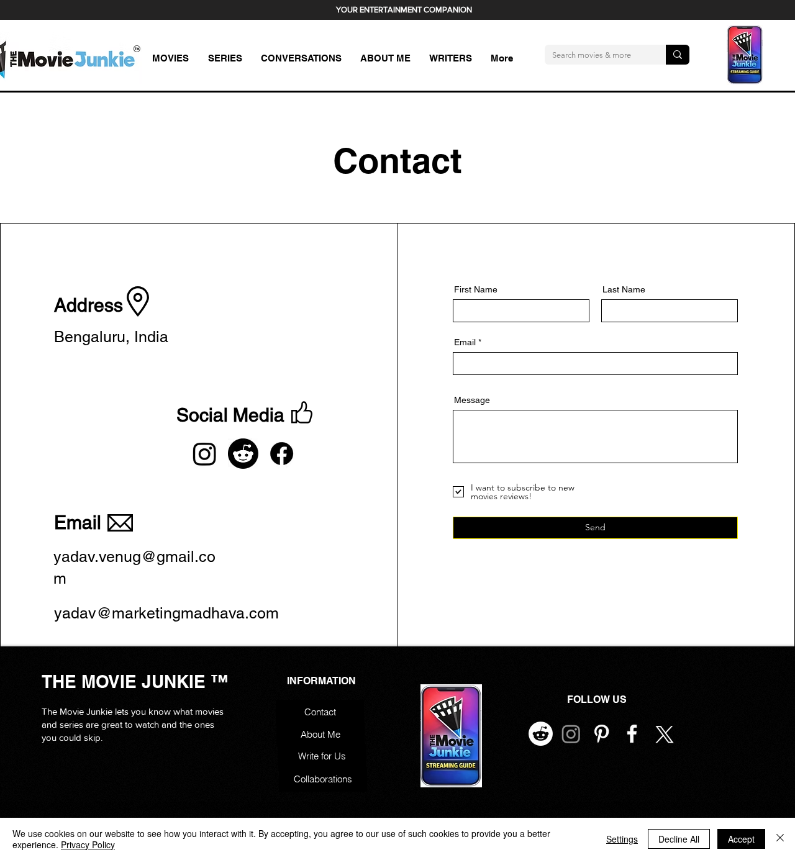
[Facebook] (281, 453)
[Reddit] (243, 453)
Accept (741, 839)
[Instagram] (204, 453)
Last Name (623, 289)
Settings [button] (622, 839)
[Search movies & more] (677, 55)
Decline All (678, 839)
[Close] (780, 839)
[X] (662, 734)
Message (472, 400)
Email (465, 342)
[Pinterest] (601, 734)
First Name (475, 289)
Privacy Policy (88, 844)
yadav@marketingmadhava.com (166, 613)
